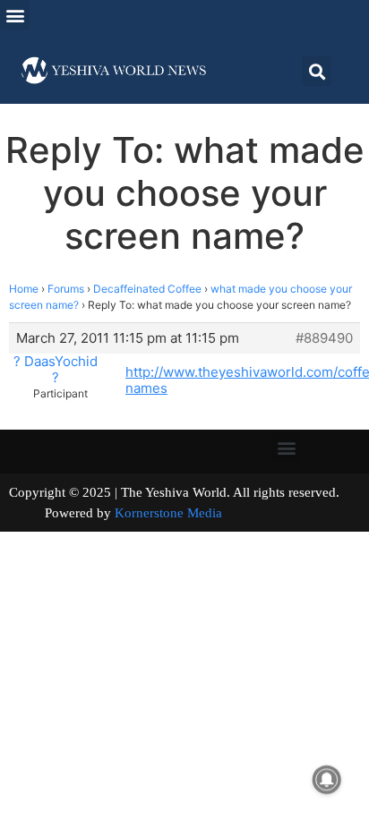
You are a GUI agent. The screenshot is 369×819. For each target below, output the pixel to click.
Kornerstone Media (168, 513)
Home (24, 288)
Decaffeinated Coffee (147, 288)
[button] (15, 15)
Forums (65, 288)
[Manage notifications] (327, 779)
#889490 (324, 338)
